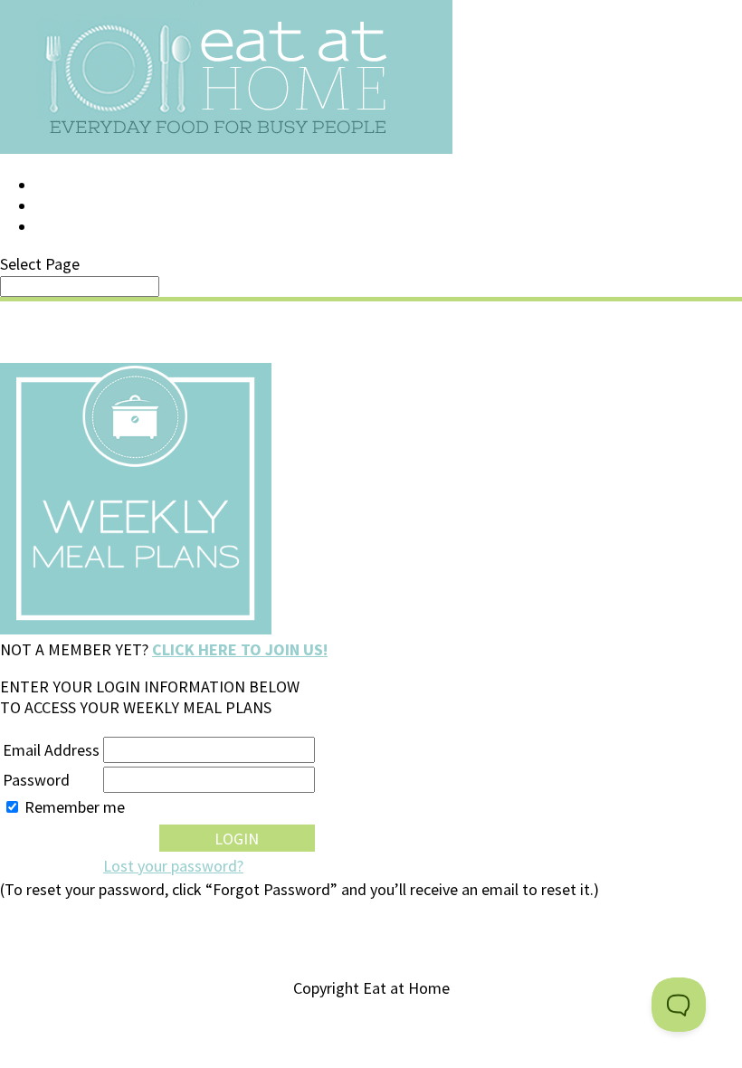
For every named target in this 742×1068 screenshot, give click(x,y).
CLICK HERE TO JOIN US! (240, 649)
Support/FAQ (87, 206)
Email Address (51, 749)
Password (36, 779)
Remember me (74, 806)
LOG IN (60, 185)
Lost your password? (173, 865)
